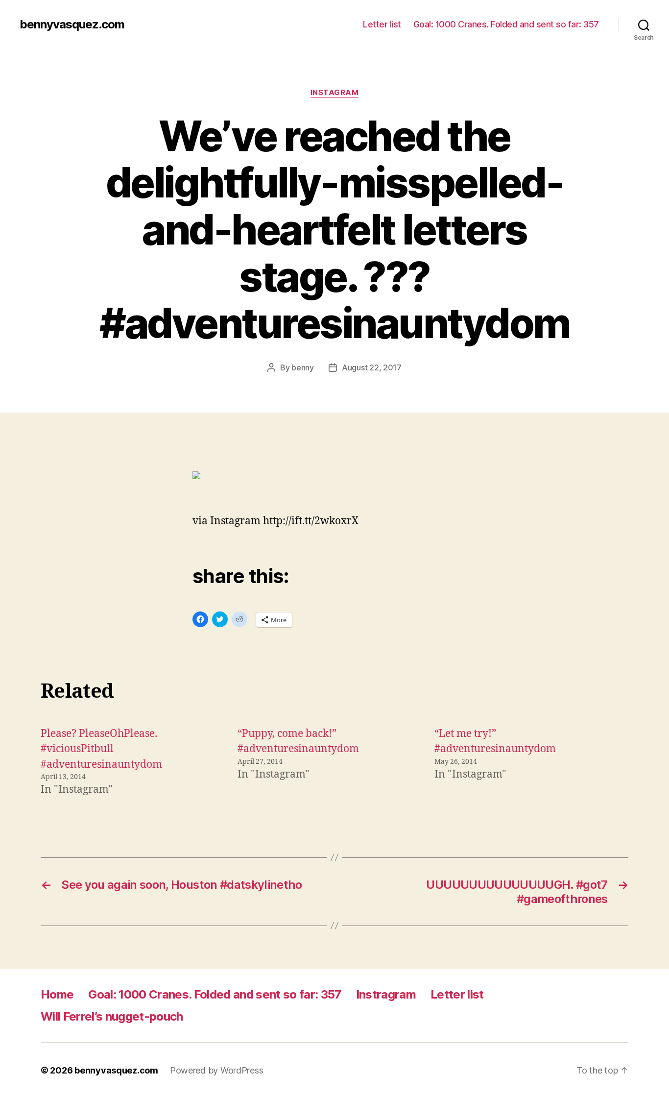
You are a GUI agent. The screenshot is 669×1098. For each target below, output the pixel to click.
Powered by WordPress (216, 1070)
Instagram (335, 92)
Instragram (386, 994)
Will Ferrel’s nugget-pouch (112, 1016)
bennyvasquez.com (72, 24)
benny (302, 367)
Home (57, 994)
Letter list (382, 24)
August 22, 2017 (372, 367)
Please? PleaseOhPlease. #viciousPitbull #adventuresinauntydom (101, 749)
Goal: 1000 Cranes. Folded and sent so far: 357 (506, 24)
